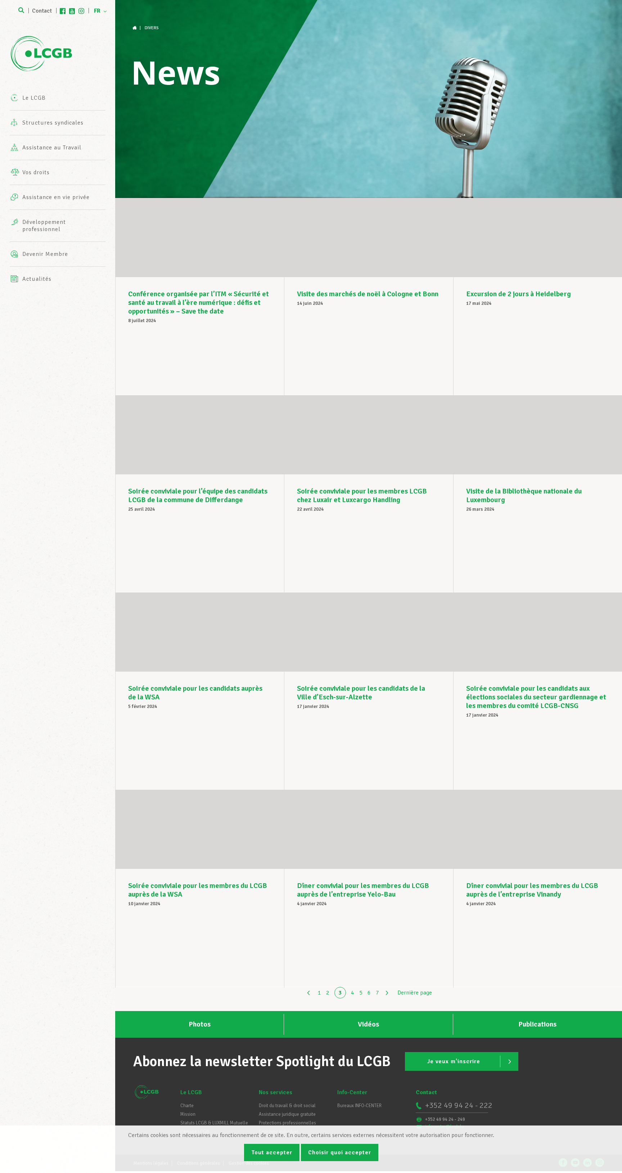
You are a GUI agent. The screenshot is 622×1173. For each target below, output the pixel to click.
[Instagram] (81, 11)
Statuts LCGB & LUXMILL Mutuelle (214, 1123)
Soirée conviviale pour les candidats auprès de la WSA (195, 692)
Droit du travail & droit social (287, 1106)
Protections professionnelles (287, 1123)
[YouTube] (72, 11)
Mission (187, 1114)
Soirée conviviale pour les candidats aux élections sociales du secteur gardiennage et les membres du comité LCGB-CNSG (536, 697)
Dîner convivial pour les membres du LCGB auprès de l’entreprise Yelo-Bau (363, 890)
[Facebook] (63, 11)
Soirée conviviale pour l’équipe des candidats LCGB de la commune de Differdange (197, 495)
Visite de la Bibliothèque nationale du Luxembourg (524, 495)
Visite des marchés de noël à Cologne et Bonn (367, 293)
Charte (187, 1106)
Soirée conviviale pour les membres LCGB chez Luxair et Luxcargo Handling (362, 495)
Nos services (275, 1092)
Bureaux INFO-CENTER (359, 1106)
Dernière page (414, 992)
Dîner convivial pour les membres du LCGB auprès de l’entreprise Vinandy (532, 890)
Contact (42, 10)
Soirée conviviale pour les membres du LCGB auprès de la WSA (197, 890)
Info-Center (352, 1092)
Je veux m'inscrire (453, 1061)
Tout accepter (271, 1152)
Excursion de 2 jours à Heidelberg (518, 293)
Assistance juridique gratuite (287, 1114)
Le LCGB (191, 1092)
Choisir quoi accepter (339, 1152)
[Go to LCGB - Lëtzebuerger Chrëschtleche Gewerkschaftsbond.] (135, 28)
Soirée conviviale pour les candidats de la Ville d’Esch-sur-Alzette (361, 692)
